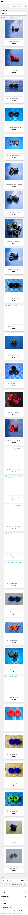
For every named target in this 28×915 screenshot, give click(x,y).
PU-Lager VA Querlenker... (14, 669)
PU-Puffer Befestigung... (14, 383)
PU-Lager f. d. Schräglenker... (14, 241)
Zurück (6, 880)
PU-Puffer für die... (14, 41)
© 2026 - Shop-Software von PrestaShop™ (11, 913)
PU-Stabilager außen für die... (14, 184)
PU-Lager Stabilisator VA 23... (14, 155)
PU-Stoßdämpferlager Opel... (14, 98)
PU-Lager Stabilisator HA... (14, 212)
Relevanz (14, 14)
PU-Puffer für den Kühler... (14, 298)
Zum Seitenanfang (18, 885)
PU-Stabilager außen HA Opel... (14, 269)
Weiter (23, 880)
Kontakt (3, 904)
